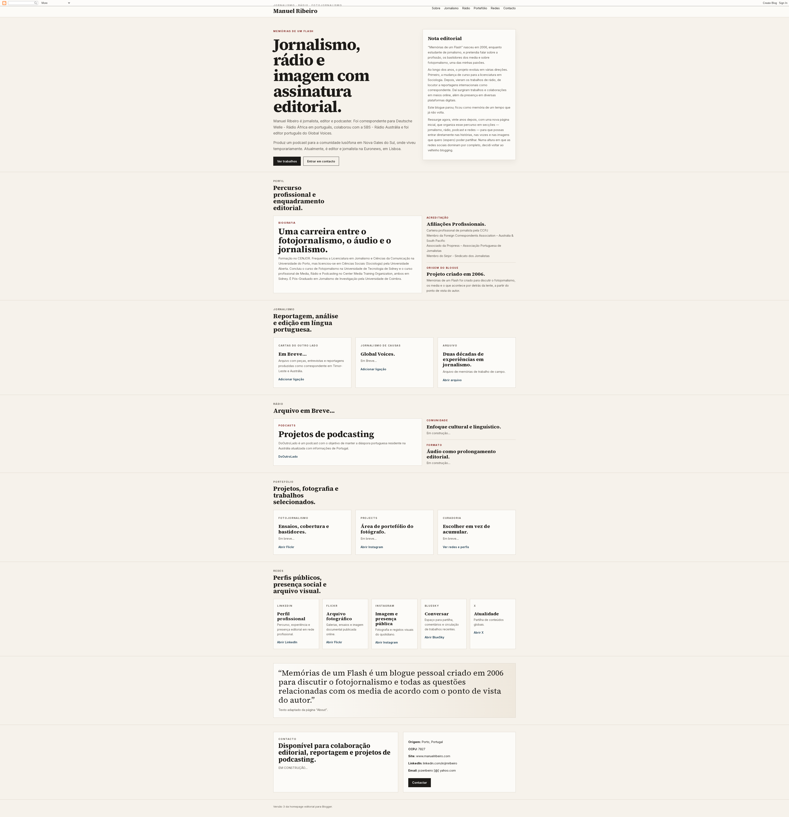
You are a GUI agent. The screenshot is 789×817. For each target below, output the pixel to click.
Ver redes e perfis (456, 547)
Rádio (466, 8)
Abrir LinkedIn (287, 642)
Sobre (436, 8)
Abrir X (478, 632)
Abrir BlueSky (434, 637)
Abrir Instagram (372, 547)
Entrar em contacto (321, 161)
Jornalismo (451, 8)
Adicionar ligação (291, 379)
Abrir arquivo (452, 380)
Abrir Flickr (286, 547)
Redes (495, 8)
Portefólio (480, 8)
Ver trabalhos (287, 161)
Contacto (509, 8)
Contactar (419, 782)
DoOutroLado (288, 456)
